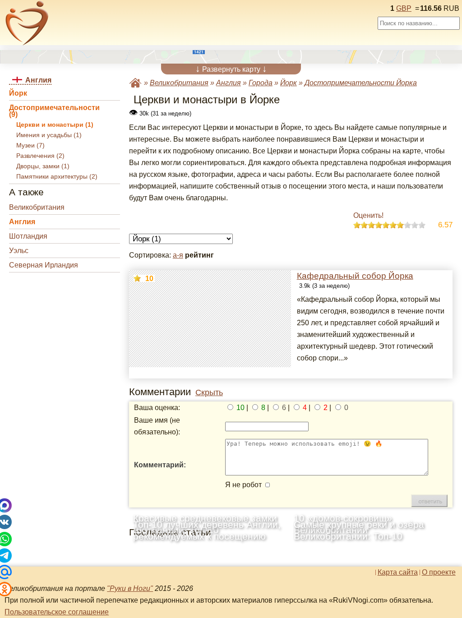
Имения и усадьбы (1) (49, 135)
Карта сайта (398, 572)
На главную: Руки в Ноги (135, 83)
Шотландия (28, 236)
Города (261, 83)
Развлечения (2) (40, 155)
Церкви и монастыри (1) (54, 124)
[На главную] (27, 23)
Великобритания (37, 207)
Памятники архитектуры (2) (56, 176)
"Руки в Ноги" (130, 588)
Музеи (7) (30, 145)
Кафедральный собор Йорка (355, 276)
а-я (178, 255)
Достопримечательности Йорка (361, 83)
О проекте (439, 572)
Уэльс (18, 250)
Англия (22, 221)
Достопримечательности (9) (54, 111)
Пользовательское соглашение (57, 612)
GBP (403, 8)
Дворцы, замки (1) (42, 166)
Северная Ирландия (43, 265)
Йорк (18, 93)
